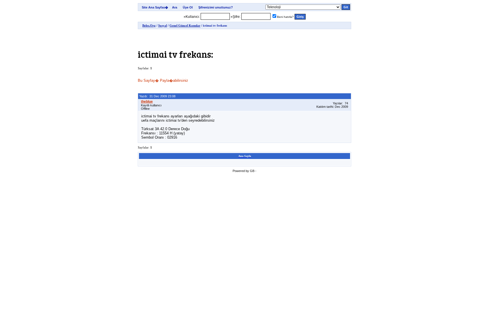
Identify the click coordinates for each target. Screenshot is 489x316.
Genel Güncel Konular (185, 25)
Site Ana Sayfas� (155, 7)
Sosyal (162, 25)
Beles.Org (149, 25)
